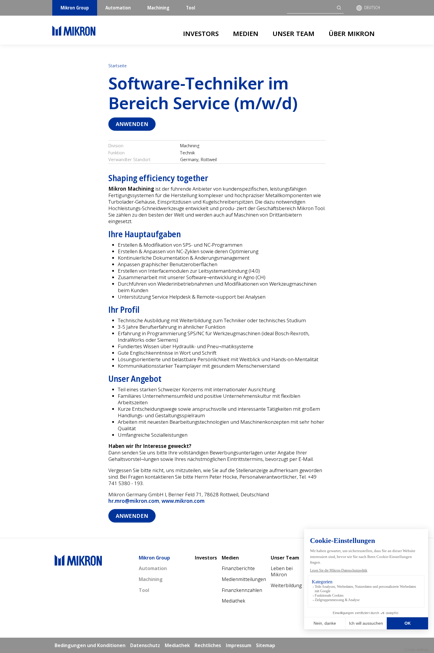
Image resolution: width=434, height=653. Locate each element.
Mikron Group (75, 7)
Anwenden (132, 123)
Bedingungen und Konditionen (90, 645)
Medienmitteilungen (244, 579)
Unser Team (293, 33)
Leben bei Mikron (282, 571)
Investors (201, 33)
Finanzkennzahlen (242, 590)
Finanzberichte (238, 568)
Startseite (117, 65)
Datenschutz (145, 645)
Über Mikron (352, 33)
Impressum (238, 645)
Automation (118, 7)
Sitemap (265, 645)
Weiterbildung (286, 585)
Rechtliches (208, 645)
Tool (190, 7)
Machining (158, 7)
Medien (245, 33)
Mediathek (233, 601)
